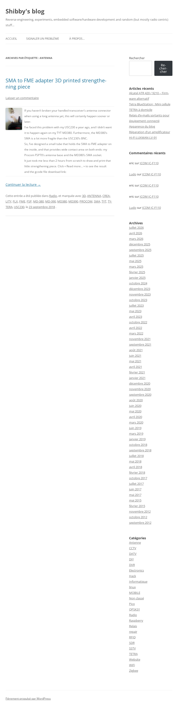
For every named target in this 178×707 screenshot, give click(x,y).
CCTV (132, 548)
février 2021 (137, 372)
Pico (132, 604)
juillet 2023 (136, 305)
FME (22, 201)
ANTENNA (94, 196)
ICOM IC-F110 (149, 163)
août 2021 (136, 350)
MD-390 (50, 201)
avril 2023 (135, 317)
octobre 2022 (138, 322)
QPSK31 (134, 609)
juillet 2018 (136, 456)
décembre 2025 (139, 244)
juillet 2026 (136, 227)
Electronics (136, 570)
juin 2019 (135, 428)
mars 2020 (136, 422)
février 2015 (137, 506)
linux (132, 587)
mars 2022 (136, 333)
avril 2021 (135, 367)
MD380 (62, 201)
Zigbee (133, 670)
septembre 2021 (140, 344)
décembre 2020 (139, 383)
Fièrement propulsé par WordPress (28, 699)
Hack (132, 576)
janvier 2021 (137, 378)
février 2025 (137, 272)
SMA (97, 201)
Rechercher (137, 58)
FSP (29, 201)
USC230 (19, 207)
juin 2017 (135, 489)
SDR (132, 643)
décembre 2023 (139, 289)
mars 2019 (136, 433)
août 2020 (136, 400)
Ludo (132, 174)
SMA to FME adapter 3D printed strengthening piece (56, 83)
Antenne (135, 542)
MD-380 (38, 201)
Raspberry (136, 620)
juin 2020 (135, 406)
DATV (133, 554)
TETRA (133, 654)
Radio (53, 196)
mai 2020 (135, 411)
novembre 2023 (140, 294)
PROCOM (85, 201)
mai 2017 (135, 495)
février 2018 (137, 472)
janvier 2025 (137, 278)
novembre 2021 (140, 339)
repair (133, 632)
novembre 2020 (140, 389)
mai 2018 (135, 461)
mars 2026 (136, 239)
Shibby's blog (25, 11)
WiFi (132, 665)
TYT (104, 201)
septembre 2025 (140, 250)
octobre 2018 (138, 445)
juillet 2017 (136, 484)
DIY (131, 559)
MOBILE (134, 593)
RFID (132, 637)
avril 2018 (135, 467)
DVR (132, 565)
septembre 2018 (140, 450)
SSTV (132, 648)
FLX (15, 201)
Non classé (136, 598)
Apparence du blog (142, 126)
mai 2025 (135, 261)
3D (84, 196)
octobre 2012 (138, 517)
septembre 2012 (140, 523)
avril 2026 (135, 233)
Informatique (138, 581)
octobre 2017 (138, 478)
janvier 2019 (137, 439)
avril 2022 (135, 328)
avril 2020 (135, 417)
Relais (133, 626)
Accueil (11, 39)
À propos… (77, 39)
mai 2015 (135, 500)
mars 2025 (136, 266)
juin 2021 (135, 356)
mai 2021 (135, 361)
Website (134, 659)
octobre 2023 (138, 300)
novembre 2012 (140, 511)
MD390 (73, 201)
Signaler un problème (42, 39)
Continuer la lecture (23, 184)
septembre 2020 (140, 394)
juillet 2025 (136, 255)
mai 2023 (135, 311)
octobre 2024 (138, 283)
